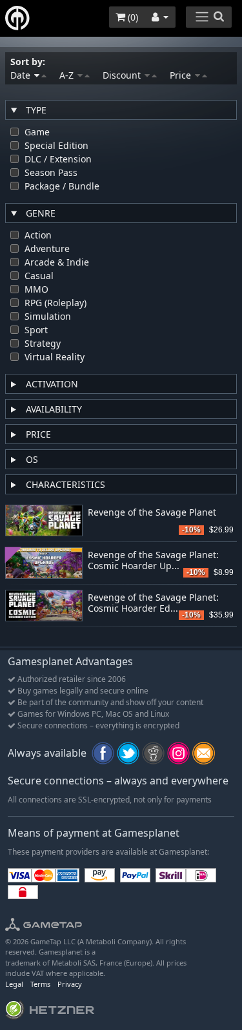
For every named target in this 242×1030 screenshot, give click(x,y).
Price (182, 75)
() (131, 17)
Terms (40, 984)
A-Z (67, 75)
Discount (123, 75)
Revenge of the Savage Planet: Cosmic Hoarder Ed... (153, 603)
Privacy (69, 984)
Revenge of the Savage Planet (152, 512)
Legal (14, 984)
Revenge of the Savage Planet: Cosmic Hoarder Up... (153, 561)
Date (21, 75)
